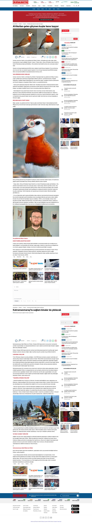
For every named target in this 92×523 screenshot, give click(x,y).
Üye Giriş (61, 505)
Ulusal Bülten (15, 23)
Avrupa (38, 8)
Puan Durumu (46, 500)
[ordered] (28, 301)
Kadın (44, 5)
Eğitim (50, 8)
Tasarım (27, 463)
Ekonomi (34, 5)
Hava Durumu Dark (16, 505)
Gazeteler (68, 5)
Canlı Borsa (35, 505)
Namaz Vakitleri (21, 500)
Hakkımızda (33, 521)
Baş (14, 256)
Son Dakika (15, 5)
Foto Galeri (50, 5)
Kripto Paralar (75, 500)
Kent (19, 463)
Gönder (16, 301)
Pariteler (60, 500)
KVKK (49, 521)
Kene (27, 256)
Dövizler (45, 507)
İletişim (36, 521)
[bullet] (30, 301)
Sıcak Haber (54, 512)
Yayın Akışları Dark (27, 507)
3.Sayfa (33, 8)
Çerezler (46, 521)
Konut (23, 463)
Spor (39, 5)
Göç (23, 256)
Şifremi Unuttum (63, 509)
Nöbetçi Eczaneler (27, 509)
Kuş (30, 256)
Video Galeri (54, 507)
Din (46, 8)
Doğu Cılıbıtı (19, 256)
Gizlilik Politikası (41, 521)
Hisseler (53, 500)
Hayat (54, 8)
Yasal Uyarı (59, 521)
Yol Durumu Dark (16, 507)
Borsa (14, 500)
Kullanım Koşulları (54, 521)
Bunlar (15, 463)
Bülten (42, 8)
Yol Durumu (67, 500)
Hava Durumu (38, 500)
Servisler (22, 5)
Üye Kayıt (62, 507)
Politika (58, 8)
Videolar (56, 5)
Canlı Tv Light (15, 509)
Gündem (28, 5)
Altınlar (45, 505)
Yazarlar (62, 5)
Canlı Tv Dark (25, 505)
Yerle (31, 463)
